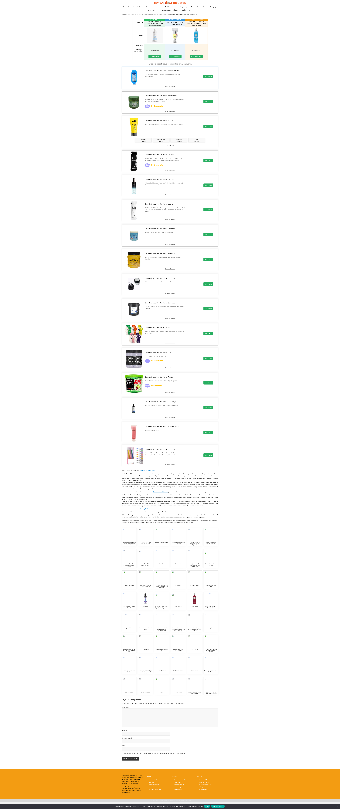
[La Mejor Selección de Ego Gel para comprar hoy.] (129, 641)
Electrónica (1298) (178, 782)
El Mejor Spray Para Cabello (211, 586)
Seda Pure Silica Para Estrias (162, 650)
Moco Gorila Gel (178, 606)
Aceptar (207, 806)
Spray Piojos (194, 670)
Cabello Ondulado (129, 585)
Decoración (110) (153, 787)
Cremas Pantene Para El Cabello (145, 628)
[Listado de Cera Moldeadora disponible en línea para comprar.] (145, 684)
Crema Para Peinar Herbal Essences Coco (211, 692)
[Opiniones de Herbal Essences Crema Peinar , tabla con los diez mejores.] (211, 684)
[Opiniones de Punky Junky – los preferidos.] (211, 620)
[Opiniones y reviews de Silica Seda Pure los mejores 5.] (211, 599)
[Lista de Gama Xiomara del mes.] (211, 556)
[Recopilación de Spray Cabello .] (129, 620)
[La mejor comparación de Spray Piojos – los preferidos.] (194, 663)
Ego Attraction (145, 649)
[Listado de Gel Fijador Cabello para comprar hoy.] (194, 577)
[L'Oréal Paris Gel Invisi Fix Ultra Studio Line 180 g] (175, 35)
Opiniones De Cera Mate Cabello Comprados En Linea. (145, 672)
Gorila (161, 692)
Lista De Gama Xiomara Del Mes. (211, 564)
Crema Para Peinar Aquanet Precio (145, 564)
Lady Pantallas (162, 670)
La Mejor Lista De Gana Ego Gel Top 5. (194, 692)
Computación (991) (154, 784)
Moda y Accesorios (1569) (205, 782)
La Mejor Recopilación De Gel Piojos (210, 671)
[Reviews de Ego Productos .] (129, 684)
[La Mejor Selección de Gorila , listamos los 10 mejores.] (162, 684)
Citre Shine (145, 606)
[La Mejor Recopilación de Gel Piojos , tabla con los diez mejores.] (211, 663)
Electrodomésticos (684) (180, 780)
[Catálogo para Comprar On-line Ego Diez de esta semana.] (194, 620)
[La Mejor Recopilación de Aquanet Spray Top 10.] (145, 556)
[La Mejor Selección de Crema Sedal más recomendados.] (162, 620)
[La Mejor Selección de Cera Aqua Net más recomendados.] (194, 641)
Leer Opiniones (155, 56)
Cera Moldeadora (145, 692)
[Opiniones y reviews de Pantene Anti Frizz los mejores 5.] (129, 663)
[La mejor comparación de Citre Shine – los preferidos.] (145, 599)
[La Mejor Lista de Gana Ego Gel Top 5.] (194, 684)
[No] (338, 806)
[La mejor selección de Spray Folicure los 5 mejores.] (211, 641)
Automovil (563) (153, 780)
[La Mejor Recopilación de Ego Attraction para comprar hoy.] (145, 641)
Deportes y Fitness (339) (155, 789)
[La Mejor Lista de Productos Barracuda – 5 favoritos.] (129, 556)
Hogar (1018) (177, 787)
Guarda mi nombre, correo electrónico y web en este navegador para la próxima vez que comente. (154, 753)
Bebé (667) (151, 782)
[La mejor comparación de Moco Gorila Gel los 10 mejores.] (178, 599)
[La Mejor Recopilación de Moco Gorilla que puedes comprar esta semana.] (162, 599)
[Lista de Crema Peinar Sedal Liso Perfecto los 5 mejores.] (129, 599)
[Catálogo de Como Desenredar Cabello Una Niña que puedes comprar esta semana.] (211, 535)
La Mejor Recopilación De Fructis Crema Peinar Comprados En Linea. (129, 544)
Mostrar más (170, 145)
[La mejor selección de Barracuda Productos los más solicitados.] (178, 620)
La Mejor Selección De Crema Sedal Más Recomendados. (162, 629)
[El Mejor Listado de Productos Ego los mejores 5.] (194, 535)
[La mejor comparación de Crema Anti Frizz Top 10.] (145, 535)
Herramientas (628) (179, 784)
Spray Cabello (129, 628)
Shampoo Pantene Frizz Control (129, 671)
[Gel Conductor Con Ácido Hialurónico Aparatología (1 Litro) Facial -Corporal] (196, 35)
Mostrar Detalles (170, 86)
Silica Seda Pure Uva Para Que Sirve (210, 607)
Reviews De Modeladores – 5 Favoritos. (178, 543)
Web (123, 745)
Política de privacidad (218, 806)
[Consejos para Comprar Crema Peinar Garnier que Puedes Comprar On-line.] (162, 535)
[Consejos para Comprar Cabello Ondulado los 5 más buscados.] (129, 577)
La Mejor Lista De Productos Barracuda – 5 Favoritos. (129, 565)
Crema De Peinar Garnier (161, 542)
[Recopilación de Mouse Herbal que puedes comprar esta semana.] (194, 599)
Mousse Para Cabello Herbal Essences (145, 586)
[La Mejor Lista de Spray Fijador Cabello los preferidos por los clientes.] (211, 577)
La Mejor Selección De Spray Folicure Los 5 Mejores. (211, 650)
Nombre (125, 730)
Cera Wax (161, 564)
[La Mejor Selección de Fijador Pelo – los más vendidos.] (162, 577)
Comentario (126, 707)
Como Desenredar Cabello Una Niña (211, 543)
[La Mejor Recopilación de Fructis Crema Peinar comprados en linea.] (129, 535)
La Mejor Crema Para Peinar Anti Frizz (145, 543)
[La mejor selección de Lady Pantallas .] (162, 663)
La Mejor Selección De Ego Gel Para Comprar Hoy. (129, 650)
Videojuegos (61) (203, 789)
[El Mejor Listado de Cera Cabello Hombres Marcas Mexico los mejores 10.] (178, 641)
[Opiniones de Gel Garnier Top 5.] (178, 663)
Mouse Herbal (194, 606)
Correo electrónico (128, 738)
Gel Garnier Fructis (178, 670)
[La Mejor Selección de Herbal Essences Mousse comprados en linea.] (145, 577)
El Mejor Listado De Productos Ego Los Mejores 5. (194, 544)
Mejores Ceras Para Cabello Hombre (178, 650)
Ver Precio (208, 77)
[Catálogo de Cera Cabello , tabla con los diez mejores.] (178, 556)
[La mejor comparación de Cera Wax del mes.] (162, 556)
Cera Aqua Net (194, 649)
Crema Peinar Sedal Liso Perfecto (129, 607)
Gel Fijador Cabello (194, 585)
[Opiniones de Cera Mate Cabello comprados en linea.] (145, 663)
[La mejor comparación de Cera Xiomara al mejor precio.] (178, 684)
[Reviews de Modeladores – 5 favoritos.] (178, 535)
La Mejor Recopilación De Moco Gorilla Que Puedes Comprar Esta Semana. (161, 608)
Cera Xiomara (178, 692)
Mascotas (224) (203, 780)
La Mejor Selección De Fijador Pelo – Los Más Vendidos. (162, 586)
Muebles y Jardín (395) (205, 784)
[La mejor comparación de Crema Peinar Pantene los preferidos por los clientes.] (145, 620)
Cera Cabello (178, 564)
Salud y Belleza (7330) (204, 787)
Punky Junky (211, 628)
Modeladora (178, 585)
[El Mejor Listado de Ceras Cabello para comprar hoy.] (194, 556)
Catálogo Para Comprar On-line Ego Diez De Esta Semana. (194, 629)
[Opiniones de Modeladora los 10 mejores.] (178, 577)
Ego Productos (129, 692)
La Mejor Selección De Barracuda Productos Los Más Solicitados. (178, 629)
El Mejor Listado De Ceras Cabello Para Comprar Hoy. (194, 565)
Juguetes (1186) (178, 789)
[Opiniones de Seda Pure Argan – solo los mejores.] (162, 641)
